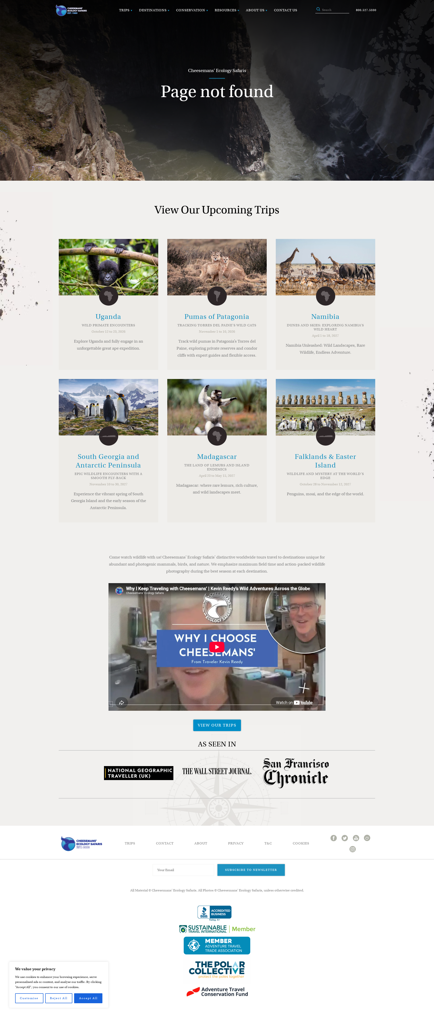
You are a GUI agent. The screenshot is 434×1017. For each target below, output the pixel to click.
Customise (29, 998)
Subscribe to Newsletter (251, 870)
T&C (268, 843)
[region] (58, 985)
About (200, 843)
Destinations (153, 10)
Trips (124, 10)
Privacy (236, 843)
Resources (225, 10)
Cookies (301, 843)
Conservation (190, 10)
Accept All (88, 998)
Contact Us (285, 10)
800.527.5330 (366, 10)
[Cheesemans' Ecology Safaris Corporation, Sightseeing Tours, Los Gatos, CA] (214, 913)
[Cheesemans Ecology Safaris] (71, 10)
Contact (165, 843)
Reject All (59, 998)
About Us (255, 10)
